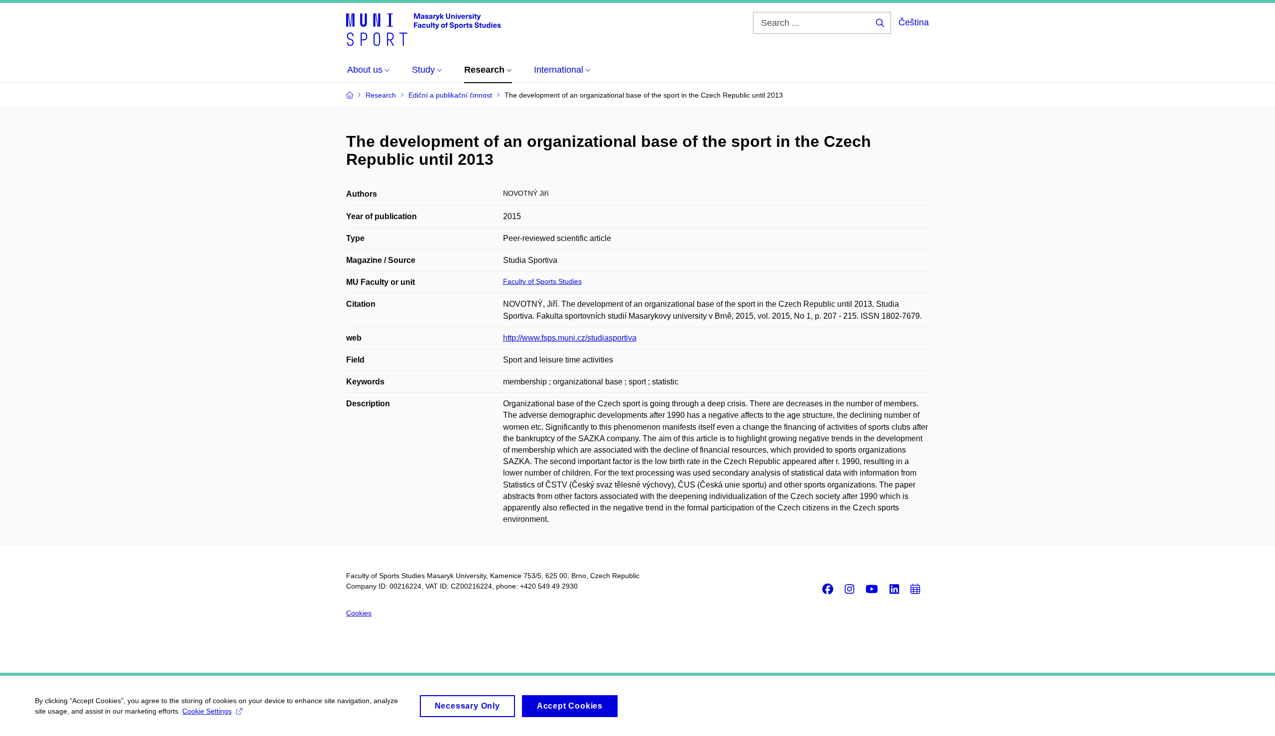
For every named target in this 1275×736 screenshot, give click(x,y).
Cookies (359, 613)
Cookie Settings (207, 711)
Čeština (913, 22)
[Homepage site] (423, 29)
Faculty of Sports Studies (542, 281)
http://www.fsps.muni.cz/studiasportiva (570, 338)
